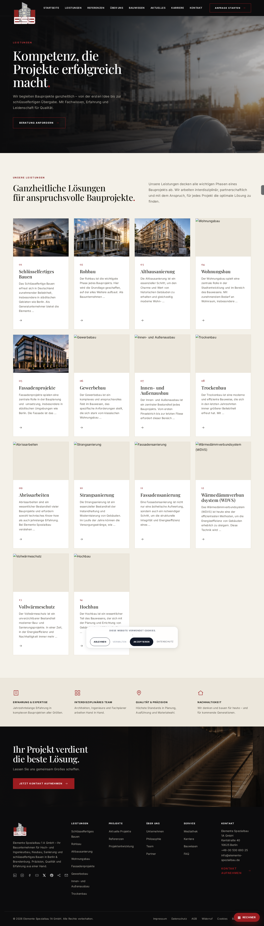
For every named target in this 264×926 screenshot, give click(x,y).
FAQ (186, 853)
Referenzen (95, 7)
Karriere (177, 7)
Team (149, 846)
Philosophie (153, 838)
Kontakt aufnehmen (231, 871)
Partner (151, 853)
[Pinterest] (52, 875)
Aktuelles (158, 7)
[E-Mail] (66, 875)
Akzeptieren (142, 641)
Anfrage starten (227, 8)
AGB (194, 918)
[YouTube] (37, 875)
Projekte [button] (116, 823)
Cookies (222, 918)
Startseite (51, 7)
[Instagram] (22, 875)
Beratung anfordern (36, 122)
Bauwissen (137, 7)
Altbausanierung (82, 851)
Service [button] (190, 823)
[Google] (59, 875)
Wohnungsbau (80, 858)
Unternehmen (155, 831)
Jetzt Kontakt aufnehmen (40, 783)
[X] (44, 875)
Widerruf (207, 918)
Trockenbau (79, 893)
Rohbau (76, 844)
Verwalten (119, 641)
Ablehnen (100, 641)
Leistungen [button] (80, 823)
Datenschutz (179, 918)
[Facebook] (30, 875)
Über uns (116, 7)
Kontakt (196, 7)
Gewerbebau (79, 873)
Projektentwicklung (121, 846)
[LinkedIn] (15, 875)
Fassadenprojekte (83, 866)
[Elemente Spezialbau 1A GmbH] (24, 8)
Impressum (160, 918)
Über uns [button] (153, 823)
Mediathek (191, 831)
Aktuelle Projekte (120, 831)
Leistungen (73, 7)
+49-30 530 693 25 (234, 850)
